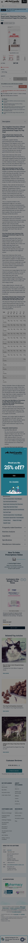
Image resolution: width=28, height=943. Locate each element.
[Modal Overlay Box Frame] (14, 471)
